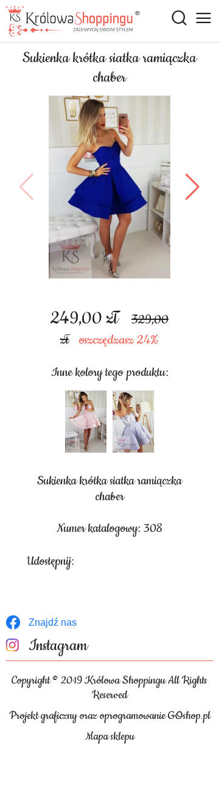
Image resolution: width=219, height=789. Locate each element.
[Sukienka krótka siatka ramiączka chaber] (109, 187)
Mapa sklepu (109, 736)
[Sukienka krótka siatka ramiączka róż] (85, 422)
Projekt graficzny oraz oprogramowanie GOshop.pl (109, 716)
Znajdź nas (53, 622)
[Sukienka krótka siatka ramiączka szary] (133, 422)
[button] (26, 187)
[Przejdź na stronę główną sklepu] (73, 21)
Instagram (58, 646)
